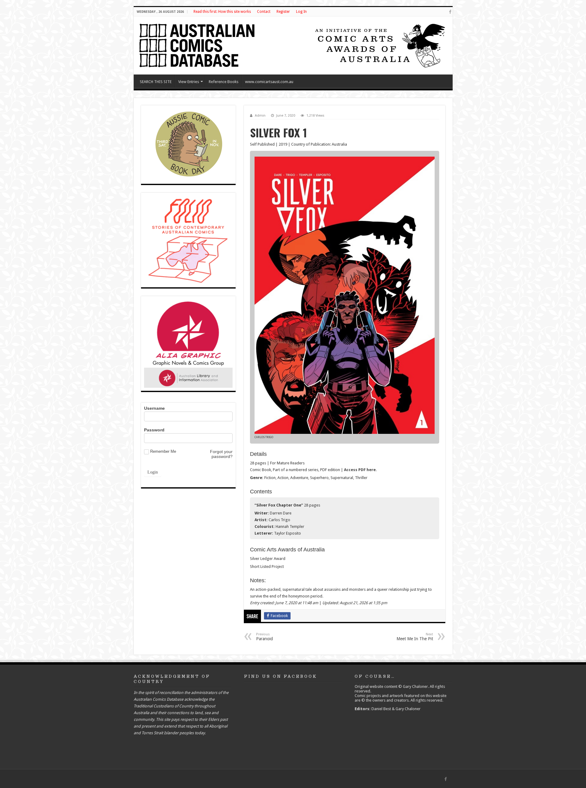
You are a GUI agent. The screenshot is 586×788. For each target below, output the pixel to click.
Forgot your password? (221, 454)
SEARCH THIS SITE (156, 81)
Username (154, 408)
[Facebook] (450, 12)
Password (154, 429)
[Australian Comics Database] (197, 44)
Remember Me (163, 451)
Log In (301, 11)
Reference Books (223, 81)
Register (283, 11)
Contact (263, 11)
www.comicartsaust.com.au (269, 81)
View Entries (188, 81)
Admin (260, 116)
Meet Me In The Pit (414, 636)
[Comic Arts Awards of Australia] (379, 45)
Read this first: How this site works (222, 11)
